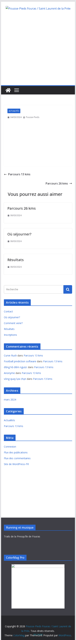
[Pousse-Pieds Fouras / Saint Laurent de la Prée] (8, 90)
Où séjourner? (19, 234)
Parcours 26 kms (21, 208)
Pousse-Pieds (32, 117)
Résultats (15, 259)
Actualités (14, 111)
